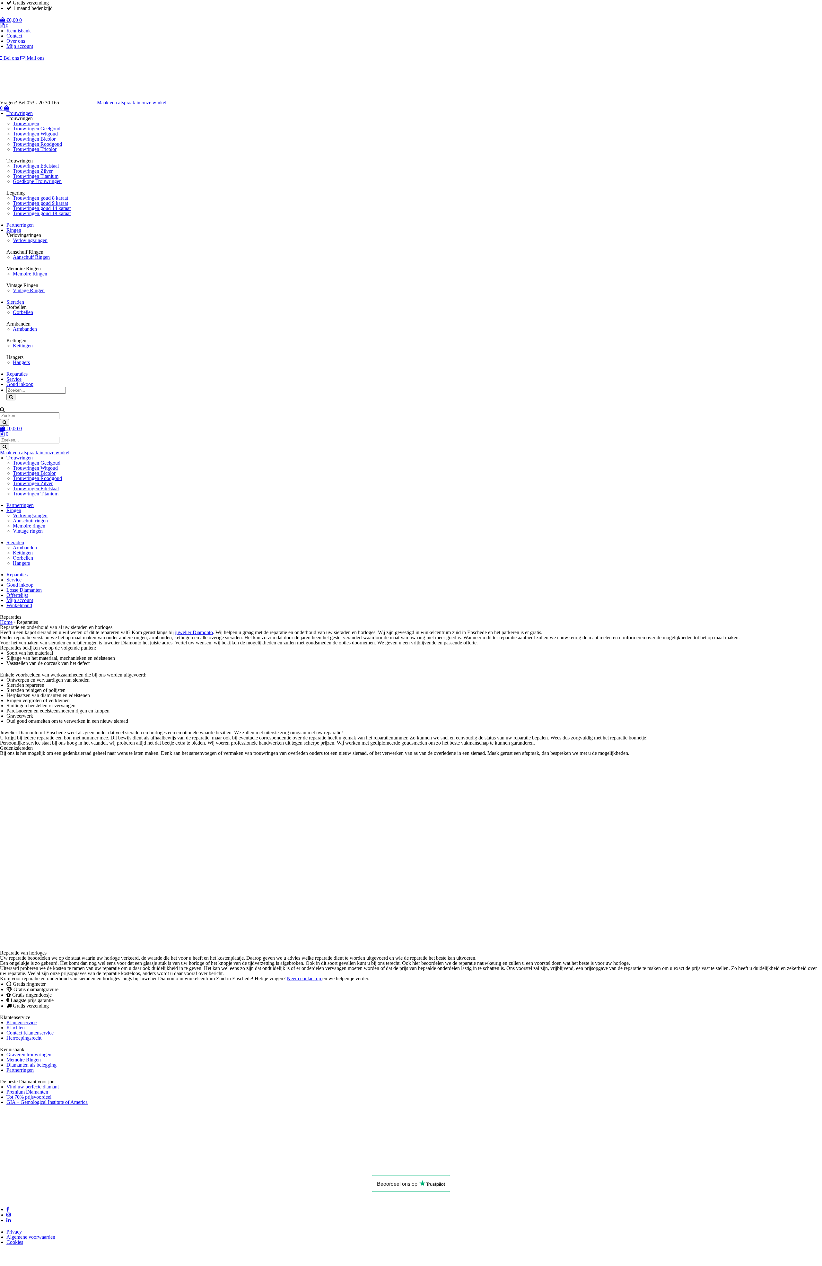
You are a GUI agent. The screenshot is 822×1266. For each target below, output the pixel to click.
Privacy (14, 1232)
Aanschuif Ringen (31, 257)
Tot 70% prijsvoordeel (28, 1097)
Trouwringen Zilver (33, 171)
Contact (14, 36)
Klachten (15, 1027)
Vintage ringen (28, 531)
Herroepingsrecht (23, 1038)
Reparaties (17, 374)
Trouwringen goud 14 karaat (42, 208)
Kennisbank (18, 30)
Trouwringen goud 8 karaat (40, 198)
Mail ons (34, 58)
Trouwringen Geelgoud (36, 128)
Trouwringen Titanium (35, 176)
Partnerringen (20, 225)
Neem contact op (304, 978)
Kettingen (23, 345)
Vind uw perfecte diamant (32, 1086)
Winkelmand (19, 605)
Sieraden (15, 302)
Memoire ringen (29, 525)
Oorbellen (23, 312)
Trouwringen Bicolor (34, 139)
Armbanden (25, 329)
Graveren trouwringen (28, 1054)
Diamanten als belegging (31, 1065)
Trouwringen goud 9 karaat (40, 203)
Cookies (14, 1242)
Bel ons (11, 58)
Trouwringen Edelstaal (36, 166)
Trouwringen (19, 113)
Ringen (13, 230)
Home (6, 622)
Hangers (21, 362)
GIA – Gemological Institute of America (47, 1102)
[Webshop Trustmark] (131, 1167)
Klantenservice (21, 1022)
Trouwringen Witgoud (35, 133)
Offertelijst (17, 595)
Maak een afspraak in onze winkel (131, 102)
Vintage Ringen (29, 290)
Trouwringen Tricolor (35, 149)
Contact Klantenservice (30, 1032)
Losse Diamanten (24, 590)
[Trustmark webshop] (81, 102)
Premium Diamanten (27, 1092)
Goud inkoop (19, 384)
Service (14, 379)
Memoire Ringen (30, 273)
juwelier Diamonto (194, 632)
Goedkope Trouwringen (37, 181)
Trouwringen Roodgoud (37, 144)
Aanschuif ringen (30, 520)
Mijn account (19, 46)
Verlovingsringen (30, 240)
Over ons (15, 41)
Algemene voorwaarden (30, 1237)
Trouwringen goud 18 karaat (42, 213)
